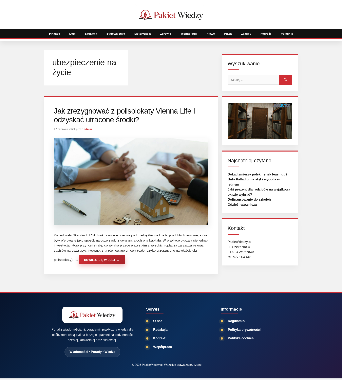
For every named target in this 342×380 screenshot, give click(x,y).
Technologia (188, 33)
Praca (228, 33)
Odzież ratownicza (242, 205)
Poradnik (287, 33)
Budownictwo (115, 33)
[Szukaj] (285, 80)
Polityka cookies (241, 338)
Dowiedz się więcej (99, 260)
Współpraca (162, 347)
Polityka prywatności (244, 330)
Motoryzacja (142, 33)
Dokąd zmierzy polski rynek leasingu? (257, 174)
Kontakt (159, 338)
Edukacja (91, 33)
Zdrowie (165, 33)
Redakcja (160, 330)
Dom (72, 33)
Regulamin (236, 321)
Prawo (211, 33)
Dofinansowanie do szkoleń (249, 199)
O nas (157, 321)
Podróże (266, 33)
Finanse (54, 33)
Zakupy (246, 33)
